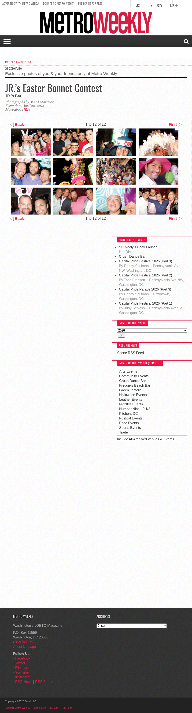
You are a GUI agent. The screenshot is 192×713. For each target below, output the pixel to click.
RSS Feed (66, 707)
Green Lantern (130, 390)
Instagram (23, 677)
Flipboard (22, 668)
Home (9, 61)
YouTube (22, 672)
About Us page (24, 647)
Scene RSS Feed (130, 353)
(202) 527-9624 (24, 642)
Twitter (20, 663)
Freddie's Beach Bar (134, 385)
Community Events (134, 376)
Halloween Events (133, 395)
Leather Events (130, 399)
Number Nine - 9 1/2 (134, 409)
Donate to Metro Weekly (58, 3)
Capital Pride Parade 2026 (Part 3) (145, 289)
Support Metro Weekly (17, 707)
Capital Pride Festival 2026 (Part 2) (145, 275)
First (173, 125)
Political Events (131, 418)
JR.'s (29, 61)
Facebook (22, 658)
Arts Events (128, 371)
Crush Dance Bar (133, 256)
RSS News (23, 682)
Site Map (53, 707)
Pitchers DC (128, 413)
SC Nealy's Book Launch (138, 247)
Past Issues (39, 707)
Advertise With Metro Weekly (20, 3)
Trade (123, 432)
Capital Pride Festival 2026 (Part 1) (145, 303)
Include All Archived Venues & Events (145, 439)
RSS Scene (44, 682)
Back (19, 125)
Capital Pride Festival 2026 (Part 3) (145, 261)
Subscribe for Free (90, 3)
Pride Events (129, 423)
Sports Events (130, 428)
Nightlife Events (131, 404)
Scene (20, 61)
